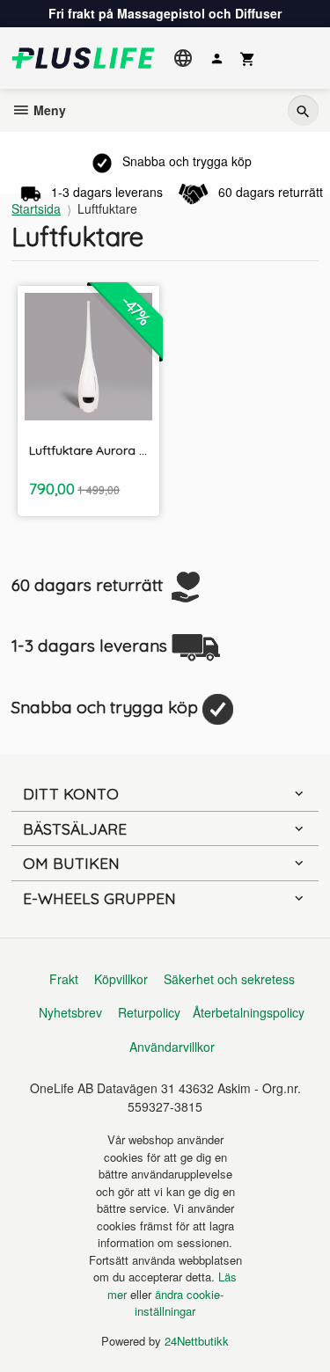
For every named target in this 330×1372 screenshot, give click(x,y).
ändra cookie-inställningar (179, 1303)
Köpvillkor (121, 979)
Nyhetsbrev (70, 1012)
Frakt (63, 979)
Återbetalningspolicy (248, 1012)
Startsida (36, 208)
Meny (48, 110)
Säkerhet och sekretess (229, 979)
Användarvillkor (172, 1046)
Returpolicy (149, 1012)
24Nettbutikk (197, 1340)
